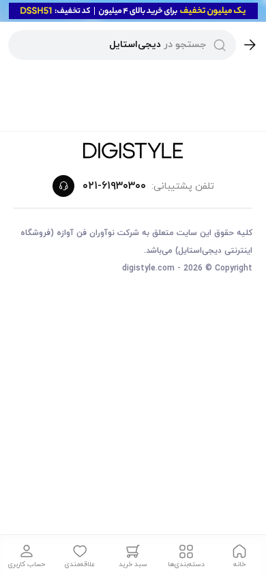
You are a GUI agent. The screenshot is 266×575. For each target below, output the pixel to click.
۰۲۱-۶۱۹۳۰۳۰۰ (114, 185)
